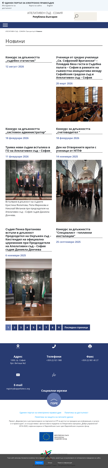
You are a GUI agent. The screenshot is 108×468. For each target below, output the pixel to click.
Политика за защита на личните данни (54, 417)
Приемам (39, 463)
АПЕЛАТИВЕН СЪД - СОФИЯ (14, 31)
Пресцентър (30, 31)
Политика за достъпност (76, 412)
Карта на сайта (35, 5)
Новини (39, 31)
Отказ (50, 463)
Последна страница (76, 327)
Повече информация (65, 463)
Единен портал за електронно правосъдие (29, 3)
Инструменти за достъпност (9, 6)
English (50, 5)
